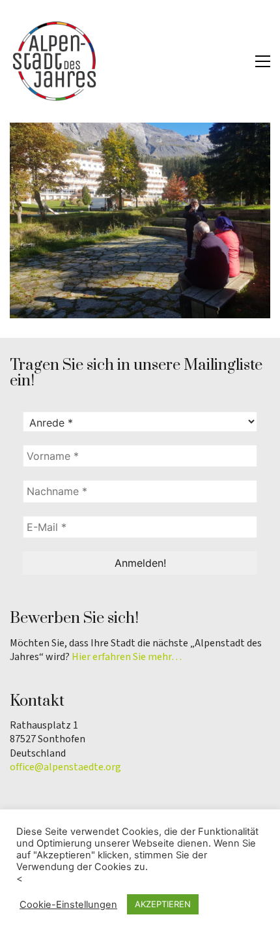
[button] (262, 61)
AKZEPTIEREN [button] (163, 904)
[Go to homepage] (55, 61)
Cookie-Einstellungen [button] (68, 905)
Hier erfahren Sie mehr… (127, 657)
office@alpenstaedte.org (65, 767)
